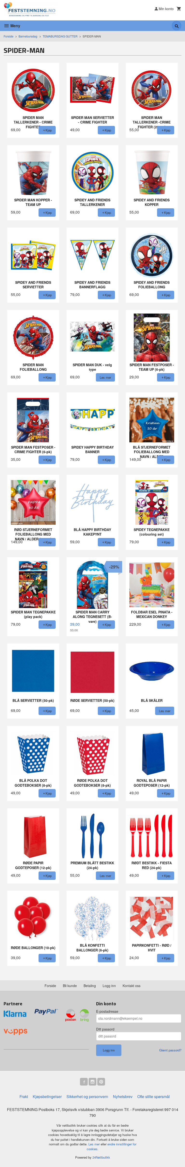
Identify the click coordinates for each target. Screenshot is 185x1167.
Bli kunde (70, 985)
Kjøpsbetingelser (47, 1096)
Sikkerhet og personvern (87, 1096)
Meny (14, 25)
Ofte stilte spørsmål (153, 1096)
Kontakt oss (131, 985)
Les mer (94, 1144)
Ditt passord (105, 1029)
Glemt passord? (170, 1050)
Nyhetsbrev (122, 1096)
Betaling (90, 985)
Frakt (24, 1096)
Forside (8, 36)
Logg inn (109, 985)
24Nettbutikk (101, 1157)
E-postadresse (107, 1011)
